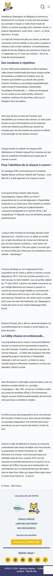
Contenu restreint (27, 523)
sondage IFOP (11, 171)
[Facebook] (8, 560)
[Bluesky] (37, 560)
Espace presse (26, 519)
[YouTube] (15, 560)
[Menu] (48, 7)
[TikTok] (45, 560)
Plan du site (31, 571)
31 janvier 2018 (33, 211)
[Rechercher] (43, 7)
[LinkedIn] (30, 560)
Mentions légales (27, 568)
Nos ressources (26, 528)
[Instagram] (23, 560)
